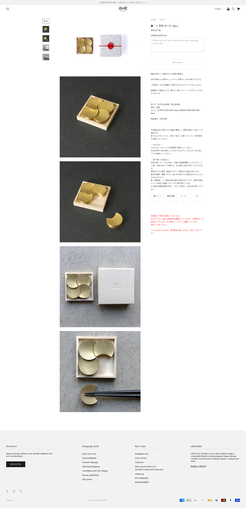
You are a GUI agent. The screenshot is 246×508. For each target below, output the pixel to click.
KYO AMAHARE (141, 478)
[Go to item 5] (45, 57)
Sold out (177, 62)
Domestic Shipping (90, 462)
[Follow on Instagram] (14, 491)
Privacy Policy (141, 458)
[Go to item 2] (45, 29)
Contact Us (139, 462)
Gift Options (87, 479)
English (218, 9)
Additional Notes (159, 35)
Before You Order (89, 454)
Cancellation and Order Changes (95, 471)
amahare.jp (139, 474)
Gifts (162, 20)
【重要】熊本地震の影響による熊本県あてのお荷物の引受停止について (123, 2)
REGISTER (15, 464)
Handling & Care (141, 454)
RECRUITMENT (142, 482)
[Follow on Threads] (20, 491)
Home (153, 20)
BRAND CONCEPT (198, 466)
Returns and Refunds (90, 475)
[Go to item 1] (45, 21)
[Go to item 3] (45, 38)
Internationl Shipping (91, 467)
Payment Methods (89, 458)
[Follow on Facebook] (7, 491)
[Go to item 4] (45, 47)
